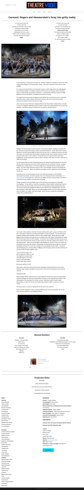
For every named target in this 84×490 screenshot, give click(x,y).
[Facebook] (30, 367)
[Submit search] (15, 5)
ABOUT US (41, 363)
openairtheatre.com (52, 440)
